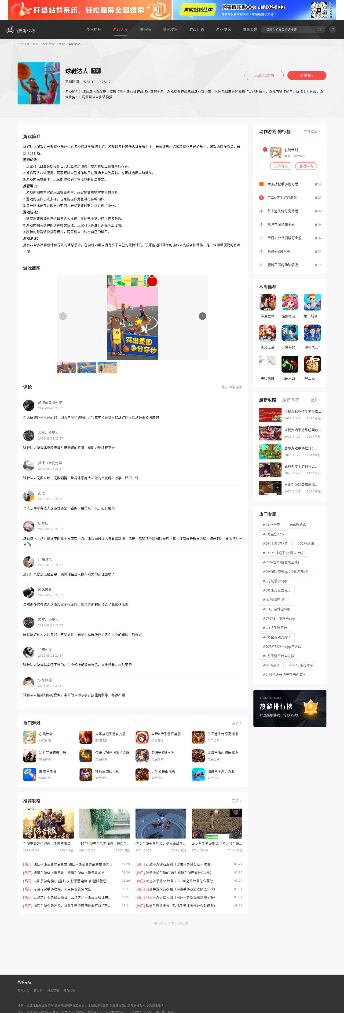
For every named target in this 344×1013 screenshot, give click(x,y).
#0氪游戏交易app (277, 590)
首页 (36, 43)
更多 (235, 723)
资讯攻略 (170, 29)
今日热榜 (94, 29)
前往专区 (307, 75)
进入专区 (281, 166)
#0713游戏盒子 (301, 665)
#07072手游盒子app (279, 618)
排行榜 (145, 29)
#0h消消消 (271, 665)
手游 (62, 43)
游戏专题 (250, 29)
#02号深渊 (305, 543)
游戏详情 (306, 166)
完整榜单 (311, 131)
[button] (202, 316)
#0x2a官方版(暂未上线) (281, 562)
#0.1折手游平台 (275, 627)
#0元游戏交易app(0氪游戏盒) (285, 571)
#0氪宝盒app (273, 534)
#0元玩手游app (275, 581)
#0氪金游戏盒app (277, 637)
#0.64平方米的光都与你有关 (284, 674)
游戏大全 (120, 29)
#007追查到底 (274, 599)
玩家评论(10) (264, 75)
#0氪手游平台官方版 (278, 656)
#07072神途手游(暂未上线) (283, 553)
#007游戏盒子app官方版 (282, 646)
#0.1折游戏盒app (276, 609)
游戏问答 (197, 29)
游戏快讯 (223, 29)
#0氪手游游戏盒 (275, 543)
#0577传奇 (271, 524)
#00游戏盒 (298, 524)
